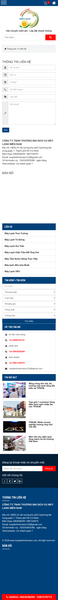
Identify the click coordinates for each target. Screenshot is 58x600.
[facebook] (9, 481)
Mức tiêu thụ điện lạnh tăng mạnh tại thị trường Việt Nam (41, 439)
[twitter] (15, 481)
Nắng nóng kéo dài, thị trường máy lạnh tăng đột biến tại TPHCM (42, 385)
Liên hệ (22, 49)
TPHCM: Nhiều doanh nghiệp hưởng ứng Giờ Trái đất (40, 424)
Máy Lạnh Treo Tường (16, 233)
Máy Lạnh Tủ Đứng (15, 239)
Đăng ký (49, 468)
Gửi (5, 130)
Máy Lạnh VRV (12, 271)
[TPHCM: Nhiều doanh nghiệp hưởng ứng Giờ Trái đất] (14, 427)
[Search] (50, 37)
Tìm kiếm (29, 321)
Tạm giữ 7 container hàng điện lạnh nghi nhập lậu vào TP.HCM (42, 404)
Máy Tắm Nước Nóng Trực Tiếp (21, 259)
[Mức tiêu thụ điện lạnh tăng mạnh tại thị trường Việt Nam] (14, 443)
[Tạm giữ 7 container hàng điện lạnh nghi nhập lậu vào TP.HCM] (14, 409)
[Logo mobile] (29, 17)
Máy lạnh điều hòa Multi (17, 265)
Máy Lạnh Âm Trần (14, 246)
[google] (20, 481)
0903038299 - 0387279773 (36, 597)
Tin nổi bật (10, 377)
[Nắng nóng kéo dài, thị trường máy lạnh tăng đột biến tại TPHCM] (14, 390)
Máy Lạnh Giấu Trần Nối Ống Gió (22, 252)
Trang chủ (11, 49)
